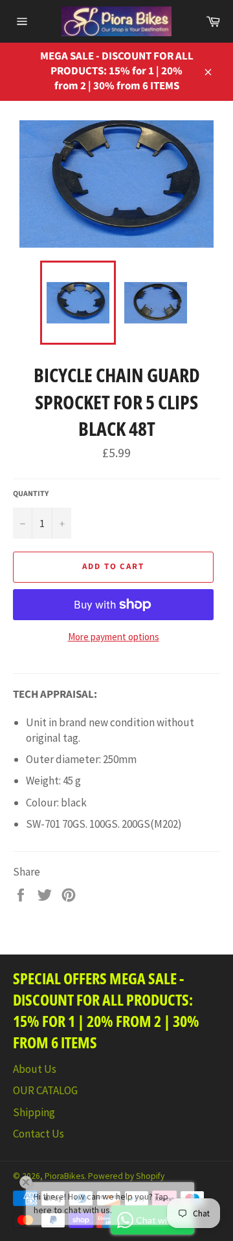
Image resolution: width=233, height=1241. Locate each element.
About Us (34, 1069)
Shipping (34, 1112)
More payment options (113, 637)
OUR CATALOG (45, 1090)
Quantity (31, 494)
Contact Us (38, 1134)
